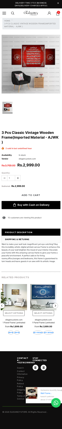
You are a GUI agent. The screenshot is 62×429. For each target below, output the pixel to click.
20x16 (10, 332)
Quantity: (6, 173)
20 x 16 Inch (38, 332)
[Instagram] (43, 367)
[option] (31, 64)
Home (7, 21)
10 (9, 217)
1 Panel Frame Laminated (14, 322)
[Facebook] (35, 367)
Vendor (5, 159)
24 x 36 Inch (48, 332)
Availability (7, 155)
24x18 (17, 332)
